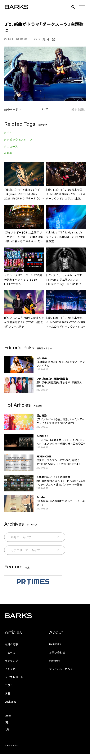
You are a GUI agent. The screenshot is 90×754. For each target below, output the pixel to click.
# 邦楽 (8, 153)
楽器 (7, 693)
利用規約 (54, 660)
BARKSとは (56, 644)
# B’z (7, 133)
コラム (9, 685)
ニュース (10, 652)
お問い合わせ (57, 652)
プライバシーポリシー (62, 669)
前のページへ (12, 109)
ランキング (11, 660)
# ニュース (11, 146)
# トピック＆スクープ (18, 140)
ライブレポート (14, 677)
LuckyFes (10, 701)
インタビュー (13, 669)
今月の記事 (11, 644)
